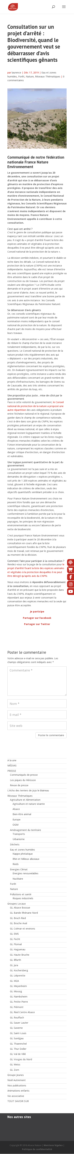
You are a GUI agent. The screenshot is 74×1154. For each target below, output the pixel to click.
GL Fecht (15, 939)
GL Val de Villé (18, 1054)
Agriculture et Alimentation (25, 799)
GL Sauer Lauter (19, 1022)
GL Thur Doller (18, 1048)
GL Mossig (16, 991)
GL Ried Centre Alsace (22, 1012)
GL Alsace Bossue (20, 907)
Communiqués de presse (24, 774)
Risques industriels (23, 898)
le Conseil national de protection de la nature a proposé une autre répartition (35, 406)
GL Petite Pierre (19, 1001)
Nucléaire (18, 878)
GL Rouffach (17, 1017)
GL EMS (14, 933)
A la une (11, 760)
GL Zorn (14, 1069)
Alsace (16, 809)
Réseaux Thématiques (47, 76)
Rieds (16, 864)
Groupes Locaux (16, 903)
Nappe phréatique (23, 853)
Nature (30, 76)
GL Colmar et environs (22, 928)
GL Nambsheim (18, 996)
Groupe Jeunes (15, 1075)
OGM (15, 824)
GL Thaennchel (18, 1043)
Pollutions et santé (20, 894)
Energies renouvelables (25, 873)
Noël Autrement (16, 1080)
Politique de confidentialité (37, 1149)
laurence (16, 72)
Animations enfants (18, 1090)
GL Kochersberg (19, 970)
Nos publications (16, 1085)
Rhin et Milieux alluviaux (26, 859)
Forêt (21, 76)
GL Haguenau (17, 949)
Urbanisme (19, 839)
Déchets (14, 844)
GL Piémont (16, 1007)
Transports (19, 834)
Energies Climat (19, 869)
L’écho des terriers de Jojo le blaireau (28, 790)
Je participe (37, 611)
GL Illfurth (15, 959)
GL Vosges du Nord (21, 1059)
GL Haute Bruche (19, 954)
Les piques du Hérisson (23, 780)
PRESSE (11, 770)
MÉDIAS (12, 765)
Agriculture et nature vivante (29, 803)
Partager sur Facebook (37, 617)
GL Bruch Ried (18, 918)
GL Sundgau (17, 1038)
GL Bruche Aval (18, 923)
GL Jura (14, 965)
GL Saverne (16, 1027)
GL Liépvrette (17, 975)
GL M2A (14, 980)
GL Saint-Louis (18, 1033)
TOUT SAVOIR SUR (18, 1101)
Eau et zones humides (22, 849)
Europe (16, 819)
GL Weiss (15, 1064)
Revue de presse (19, 785)
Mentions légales (53, 1145)
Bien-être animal (22, 814)
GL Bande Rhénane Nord (24, 912)
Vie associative (15, 1096)
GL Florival (16, 944)
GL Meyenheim (18, 986)
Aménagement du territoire (25, 830)
